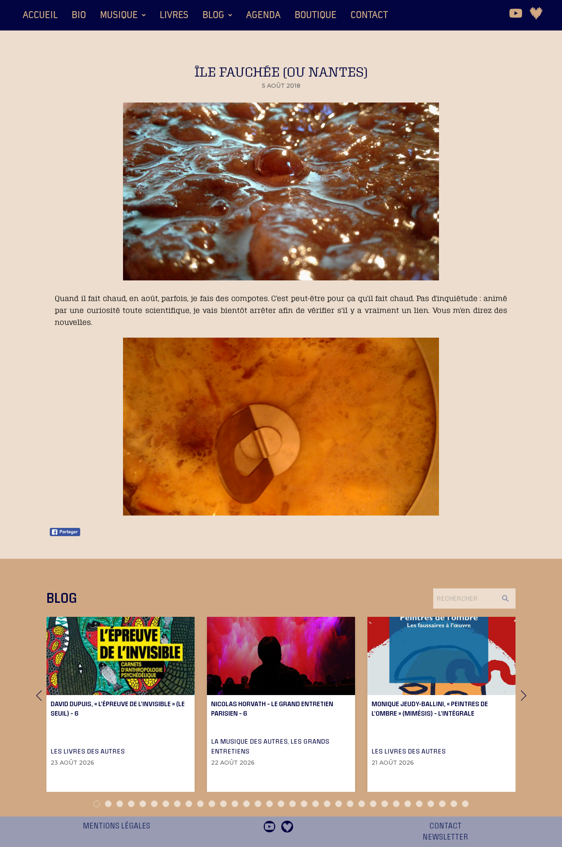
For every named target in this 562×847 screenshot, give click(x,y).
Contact (369, 15)
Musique (119, 15)
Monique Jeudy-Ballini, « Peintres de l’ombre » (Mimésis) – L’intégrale (430, 708)
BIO (79, 15)
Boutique (316, 15)
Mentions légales (116, 826)
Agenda (263, 15)
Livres (174, 15)
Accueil (40, 15)
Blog (213, 15)
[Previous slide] (38, 695)
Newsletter (445, 837)
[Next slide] (523, 695)
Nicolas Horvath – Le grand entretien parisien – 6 (272, 708)
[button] (123, 15)
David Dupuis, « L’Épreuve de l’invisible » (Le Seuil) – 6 (118, 708)
